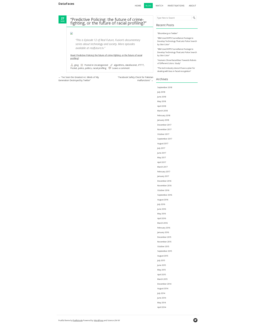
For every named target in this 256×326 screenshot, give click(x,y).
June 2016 (161, 209)
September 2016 (164, 195)
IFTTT (141, 65)
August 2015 (162, 255)
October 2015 (163, 246)
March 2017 (162, 166)
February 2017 (163, 171)
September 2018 (164, 87)
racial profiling (99, 68)
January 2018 (163, 120)
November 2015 (164, 241)
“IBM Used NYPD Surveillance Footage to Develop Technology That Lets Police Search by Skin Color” (177, 41)
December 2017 (164, 124)
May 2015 (161, 269)
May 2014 (161, 302)
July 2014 (161, 293)
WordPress (98, 320)
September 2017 (164, 138)
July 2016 (161, 204)
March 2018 (162, 110)
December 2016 (164, 181)
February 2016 (163, 227)
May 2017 (161, 157)
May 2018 (161, 101)
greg (76, 65)
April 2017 (161, 162)
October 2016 (163, 190)
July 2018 (161, 92)
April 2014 (161, 307)
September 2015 (164, 251)
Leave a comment (121, 68)
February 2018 (163, 115)
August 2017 (162, 143)
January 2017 (163, 176)
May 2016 (161, 213)
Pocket (73, 68)
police (81, 68)
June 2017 (161, 152)
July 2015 (161, 260)
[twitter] (195, 320)
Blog (148, 5)
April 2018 (161, 106)
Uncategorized (101, 65)
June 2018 (161, 96)
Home (138, 5)
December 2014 (164, 283)
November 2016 (164, 185)
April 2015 (161, 274)
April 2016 (161, 218)
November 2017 (164, 129)
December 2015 (164, 237)
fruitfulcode (78, 320)
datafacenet (131, 65)
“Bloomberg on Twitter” (167, 33)
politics (88, 68)
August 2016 (162, 199)
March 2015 (162, 279)
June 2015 (161, 265)
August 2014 (162, 288)
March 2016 (162, 223)
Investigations (176, 5)
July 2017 (161, 148)
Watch (159, 5)
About (192, 5)
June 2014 (161, 297)
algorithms (119, 65)
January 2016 (163, 232)
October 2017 (163, 134)
